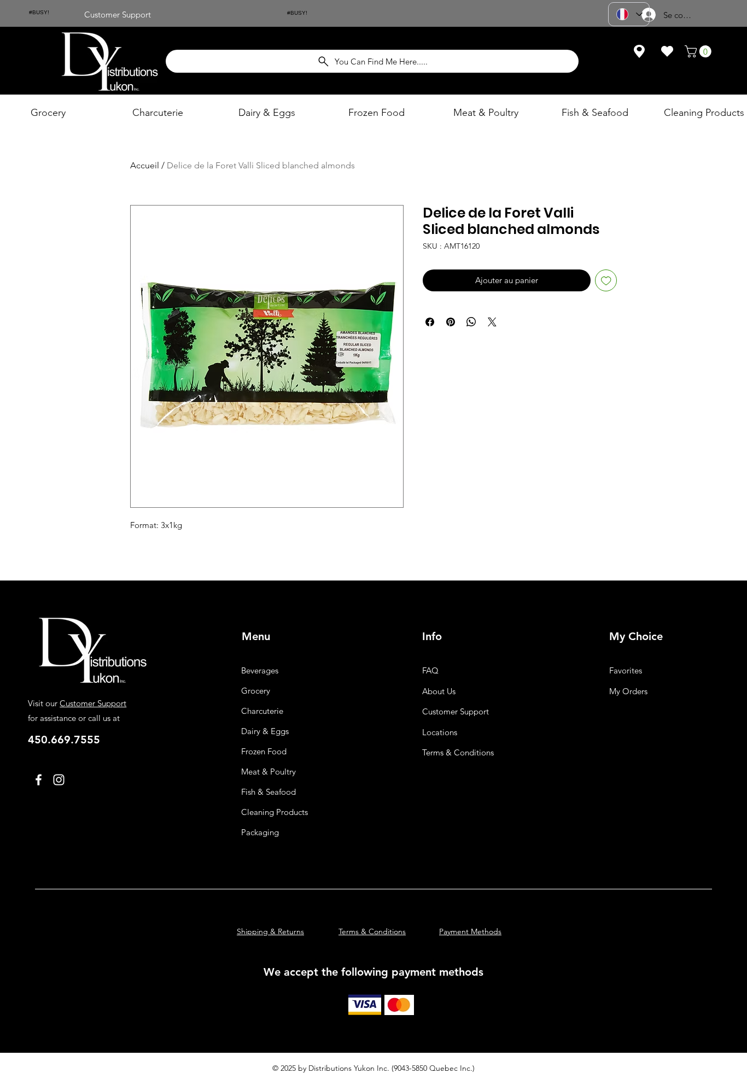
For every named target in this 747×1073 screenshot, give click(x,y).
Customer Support (93, 703)
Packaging (260, 832)
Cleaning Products (274, 812)
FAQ (430, 670)
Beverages (259, 670)
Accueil (144, 165)
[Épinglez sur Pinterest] (450, 322)
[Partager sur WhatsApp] (471, 322)
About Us (439, 691)
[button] (699, 51)
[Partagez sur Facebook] (429, 322)
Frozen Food (264, 751)
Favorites (625, 670)
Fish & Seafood (268, 792)
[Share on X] (492, 322)
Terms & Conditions (458, 752)
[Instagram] (58, 779)
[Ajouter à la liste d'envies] (606, 280)
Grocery (255, 690)
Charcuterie (262, 711)
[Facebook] (38, 779)
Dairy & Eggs (265, 731)
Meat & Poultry (268, 771)
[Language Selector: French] (629, 14)
